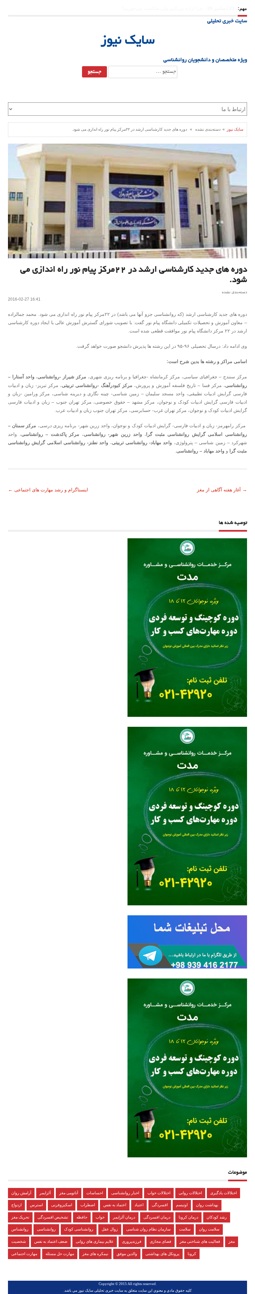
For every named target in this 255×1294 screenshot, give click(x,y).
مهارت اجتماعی (24, 1253)
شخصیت (18, 1241)
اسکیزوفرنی (61, 1205)
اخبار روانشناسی (125, 1193)
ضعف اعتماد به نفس (50, 1241)
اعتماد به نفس (114, 1205)
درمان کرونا (188, 1217)
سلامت (185, 1229)
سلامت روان (209, 1229)
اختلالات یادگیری (223, 1193)
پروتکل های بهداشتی (162, 1253)
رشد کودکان (217, 1217)
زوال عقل (110, 1229)
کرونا (192, 1253)
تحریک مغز (20, 1217)
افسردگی (160, 1205)
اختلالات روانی (190, 1193)
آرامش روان (21, 1193)
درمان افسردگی (156, 1217)
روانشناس (20, 1229)
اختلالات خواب (158, 1193)
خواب (100, 1217)
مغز (231, 1241)
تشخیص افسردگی (53, 1217)
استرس (36, 1205)
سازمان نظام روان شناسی (148, 1229)
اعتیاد (138, 1205)
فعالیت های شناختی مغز (200, 1241)
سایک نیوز (128, 41)
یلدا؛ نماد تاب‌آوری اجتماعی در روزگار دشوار (160, 8)
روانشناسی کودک (78, 1229)
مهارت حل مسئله (59, 1253)
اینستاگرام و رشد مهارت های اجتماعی (51, 489)
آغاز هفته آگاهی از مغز (218, 489)
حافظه (81, 1217)
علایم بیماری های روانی (95, 1241)
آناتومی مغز (68, 1193)
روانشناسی (46, 1229)
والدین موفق (127, 1253)
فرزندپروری (131, 1241)
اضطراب (87, 1205)
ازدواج (16, 1205)
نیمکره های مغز (95, 1253)
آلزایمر (45, 1193)
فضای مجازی (160, 1241)
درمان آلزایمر (124, 1217)
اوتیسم (182, 1205)
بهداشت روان (207, 1205)
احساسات (94, 1193)
